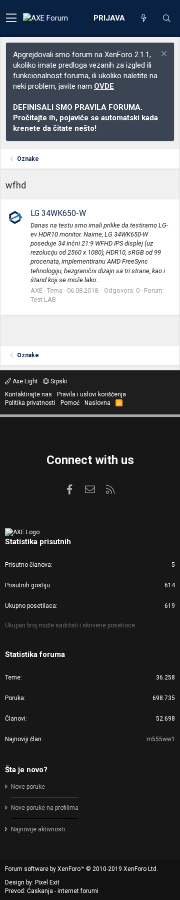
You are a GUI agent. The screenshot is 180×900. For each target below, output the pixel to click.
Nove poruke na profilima (44, 807)
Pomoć (70, 402)
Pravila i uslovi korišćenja (91, 394)
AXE (36, 290)
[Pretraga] (166, 18)
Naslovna (97, 402)
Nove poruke (28, 786)
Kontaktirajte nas (28, 394)
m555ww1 (160, 739)
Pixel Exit (47, 882)
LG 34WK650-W (58, 213)
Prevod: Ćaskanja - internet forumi (51, 890)
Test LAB (43, 299)
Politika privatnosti (30, 402)
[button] (11, 18)
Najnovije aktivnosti (38, 829)
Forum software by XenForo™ (81, 868)
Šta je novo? (26, 769)
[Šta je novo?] (143, 18)
